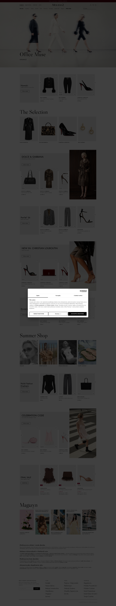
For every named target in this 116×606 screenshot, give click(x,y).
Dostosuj (57, 313)
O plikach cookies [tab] (78, 295)
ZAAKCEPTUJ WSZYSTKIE (77, 313)
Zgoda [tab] (37, 295)
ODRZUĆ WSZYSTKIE (38, 313)
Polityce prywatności (39, 305)
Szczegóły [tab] (58, 295)
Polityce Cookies (50, 305)
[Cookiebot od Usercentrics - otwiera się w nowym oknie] (81, 291)
